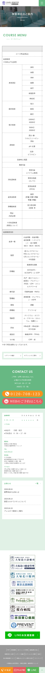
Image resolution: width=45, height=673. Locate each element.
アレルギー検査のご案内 (13, 511)
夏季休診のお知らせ (11, 492)
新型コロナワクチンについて (15, 501)
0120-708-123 (8, 451)
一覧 (36, 483)
